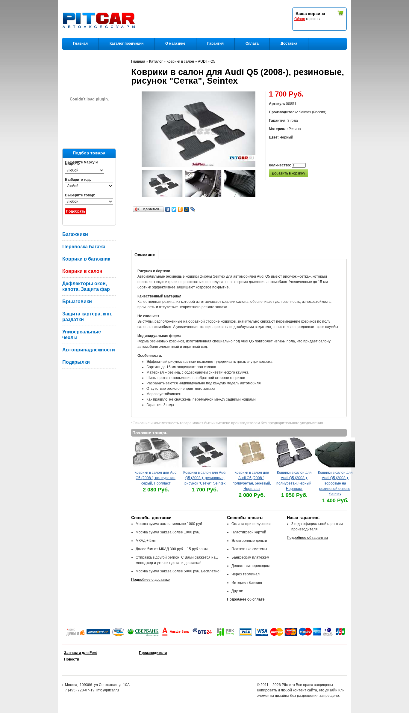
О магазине (175, 43)
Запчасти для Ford (80, 653)
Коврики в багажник (86, 258)
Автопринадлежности (88, 349)
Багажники (75, 234)
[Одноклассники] (180, 209)
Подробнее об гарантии (307, 537)
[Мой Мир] (187, 209)
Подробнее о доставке (150, 579)
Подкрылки (76, 362)
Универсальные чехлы (81, 334)
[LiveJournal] (193, 209)
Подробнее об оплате (246, 599)
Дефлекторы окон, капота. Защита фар (86, 286)
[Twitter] (174, 209)
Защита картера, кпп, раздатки (87, 316)
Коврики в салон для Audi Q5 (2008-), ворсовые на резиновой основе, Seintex (335, 483)
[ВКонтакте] (168, 209)
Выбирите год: (78, 180)
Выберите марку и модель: (81, 163)
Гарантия (215, 43)
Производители (153, 653)
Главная (80, 43)
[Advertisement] (240, 231)
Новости (71, 659)
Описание (144, 254)
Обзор (299, 19)
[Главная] (100, 36)
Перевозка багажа (83, 246)
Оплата (252, 43)
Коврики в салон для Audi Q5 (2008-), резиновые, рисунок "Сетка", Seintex (204, 477)
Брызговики (77, 301)
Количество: (280, 165)
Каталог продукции (126, 43)
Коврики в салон (82, 271)
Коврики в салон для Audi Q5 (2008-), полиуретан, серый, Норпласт (156, 477)
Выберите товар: (80, 195)
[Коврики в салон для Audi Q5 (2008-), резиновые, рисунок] (162, 184)
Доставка (289, 43)
